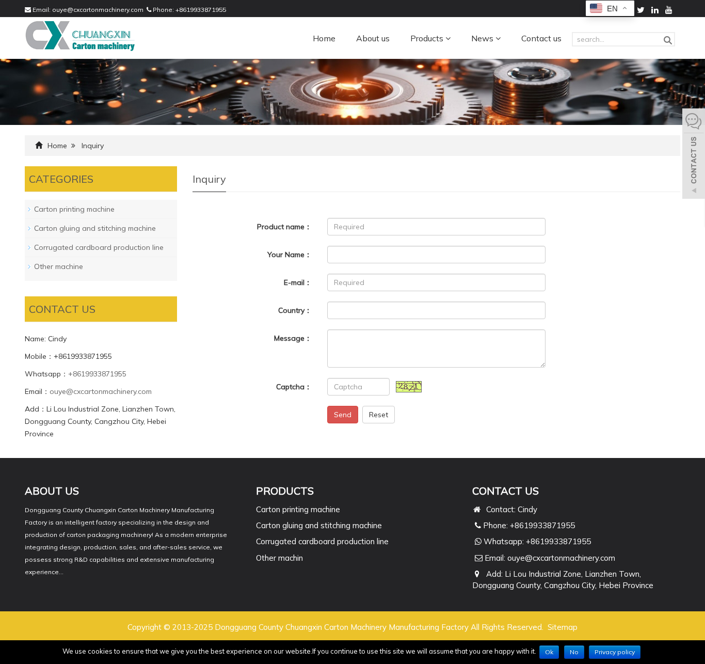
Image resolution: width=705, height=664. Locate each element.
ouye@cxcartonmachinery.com (97, 9)
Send (342, 414)
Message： (293, 338)
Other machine (58, 266)
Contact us (541, 38)
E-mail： (298, 282)
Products (427, 38)
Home (324, 38)
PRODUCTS (285, 490)
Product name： (284, 226)
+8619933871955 (200, 9)
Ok (549, 652)
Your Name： (289, 254)
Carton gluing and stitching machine (95, 228)
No (574, 652)
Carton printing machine (74, 209)
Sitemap (563, 627)
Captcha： (294, 386)
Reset (378, 414)
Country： (295, 310)
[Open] (693, 154)
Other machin (279, 558)
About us (373, 38)
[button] (448, 38)
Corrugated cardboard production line (99, 247)
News (483, 38)
